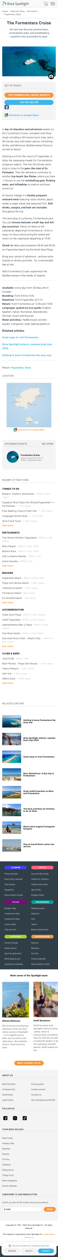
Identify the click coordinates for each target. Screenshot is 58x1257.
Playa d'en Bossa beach (23, 583)
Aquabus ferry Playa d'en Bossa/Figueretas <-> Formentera (28, 504)
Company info (8, 1089)
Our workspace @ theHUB (43, 1100)
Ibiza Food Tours (19, 521)
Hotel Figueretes (23, 619)
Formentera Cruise (30, 455)
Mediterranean (38, 908)
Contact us (36, 1094)
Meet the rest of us (29, 1063)
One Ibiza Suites (22, 633)
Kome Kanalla (17, 561)
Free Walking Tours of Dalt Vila (27, 511)
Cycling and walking (13, 964)
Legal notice (7, 1100)
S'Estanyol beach (18, 593)
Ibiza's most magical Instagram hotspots (39, 827)
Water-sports (10, 948)
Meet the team (8, 1084)
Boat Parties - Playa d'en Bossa (27, 663)
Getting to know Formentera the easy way (26, 355)
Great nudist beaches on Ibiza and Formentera (38, 792)
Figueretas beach (23, 578)
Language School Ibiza (22, 516)
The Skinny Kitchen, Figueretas (27, 539)
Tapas (34, 924)
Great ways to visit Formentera (20, 337)
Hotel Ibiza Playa (24, 614)
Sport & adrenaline (12, 953)
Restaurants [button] (42, 902)
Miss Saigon (20, 546)
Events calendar (38, 959)
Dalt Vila (14, 673)
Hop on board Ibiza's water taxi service (38, 845)
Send (50, 1209)
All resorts (32, 11)
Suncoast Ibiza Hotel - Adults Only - (27, 640)
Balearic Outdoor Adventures (26, 495)
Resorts (34, 943)
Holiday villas (8, 1143)
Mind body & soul (12, 959)
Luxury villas (10, 924)
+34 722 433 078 (29, 102)
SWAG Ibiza (16, 678)
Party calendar (11, 874)
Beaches (35, 948)
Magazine (9, 890)
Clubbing (6, 1164)
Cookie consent (38, 1089)
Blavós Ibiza (20, 551)
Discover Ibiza (18, 11)
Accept (46, 1251)
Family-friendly (11, 943)
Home (5, 11)
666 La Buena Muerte (21, 556)
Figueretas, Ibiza (12, 14)
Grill (33, 919)
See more (48, 443)
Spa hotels (36, 890)
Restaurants (8, 1170)
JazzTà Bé (15, 658)
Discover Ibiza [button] (42, 937)
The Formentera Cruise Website (29, 95)
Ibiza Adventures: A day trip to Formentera (38, 774)
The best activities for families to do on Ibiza (39, 810)
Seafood (35, 913)
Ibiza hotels (7, 1138)
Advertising (7, 1094)
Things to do (8, 1175)
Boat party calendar (13, 879)
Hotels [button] (42, 868)
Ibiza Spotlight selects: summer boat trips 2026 (39, 739)
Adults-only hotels (39, 884)
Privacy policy (37, 1084)
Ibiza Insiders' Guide (13, 895)
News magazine (9, 1180)
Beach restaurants (39, 929)
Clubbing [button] (15, 868)
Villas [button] (15, 902)
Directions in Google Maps (24, 115)
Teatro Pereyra (18, 668)
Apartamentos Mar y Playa (25, 626)
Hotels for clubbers (40, 879)
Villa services (10, 929)
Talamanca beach (20, 588)
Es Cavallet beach (19, 598)
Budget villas (10, 908)
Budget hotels (37, 895)
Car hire (34, 953)
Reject (29, 1251)
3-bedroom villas (12, 913)
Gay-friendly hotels (39, 874)
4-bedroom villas (12, 919)
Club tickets (9, 884)
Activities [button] (16, 937)
